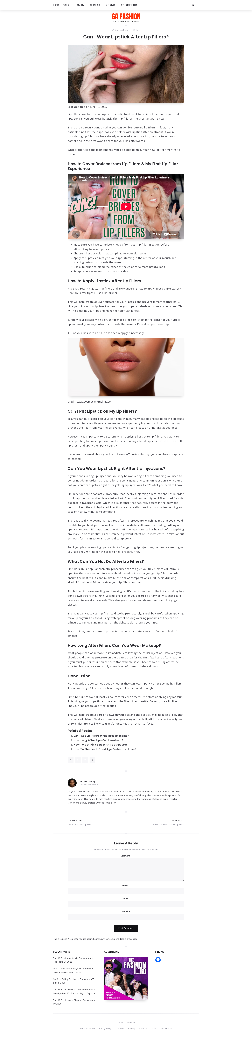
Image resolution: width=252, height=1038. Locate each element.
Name (126, 885)
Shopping (95, 5)
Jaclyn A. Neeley (87, 781)
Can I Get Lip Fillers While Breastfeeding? (101, 735)
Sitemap (131, 1028)
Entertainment (129, 5)
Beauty (80, 5)
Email (126, 898)
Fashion (67, 5)
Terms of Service (87, 1028)
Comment (126, 855)
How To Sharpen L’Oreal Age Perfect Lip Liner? (105, 749)
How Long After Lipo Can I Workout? (98, 740)
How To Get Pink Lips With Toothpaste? (100, 744)
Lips (138, 30)
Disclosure (119, 1028)
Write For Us (166, 1028)
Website (126, 911)
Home (56, 5)
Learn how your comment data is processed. (115, 938)
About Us (143, 1028)
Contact (154, 1028)
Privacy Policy (105, 1028)
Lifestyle (110, 5)
